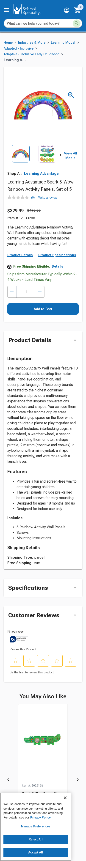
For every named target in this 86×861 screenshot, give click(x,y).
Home (8, 43)
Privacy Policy (40, 817)
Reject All (35, 839)
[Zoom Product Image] (71, 95)
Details (57, 266)
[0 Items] (77, 10)
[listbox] (33, 161)
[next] (60, 155)
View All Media (70, 155)
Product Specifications (57, 255)
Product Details (20, 255)
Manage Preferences (35, 826)
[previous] (8, 780)
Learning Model (63, 43)
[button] (67, 10)
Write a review (47, 197)
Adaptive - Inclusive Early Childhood (31, 54)
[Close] (65, 798)
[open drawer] (6, 10)
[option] (20, 161)
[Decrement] (12, 292)
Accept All (35, 852)
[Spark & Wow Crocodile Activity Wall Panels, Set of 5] (43, 743)
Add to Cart (43, 309)
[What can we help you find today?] (76, 23)
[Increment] (39, 292)
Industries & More (31, 43)
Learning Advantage (41, 173)
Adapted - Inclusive (18, 48)
